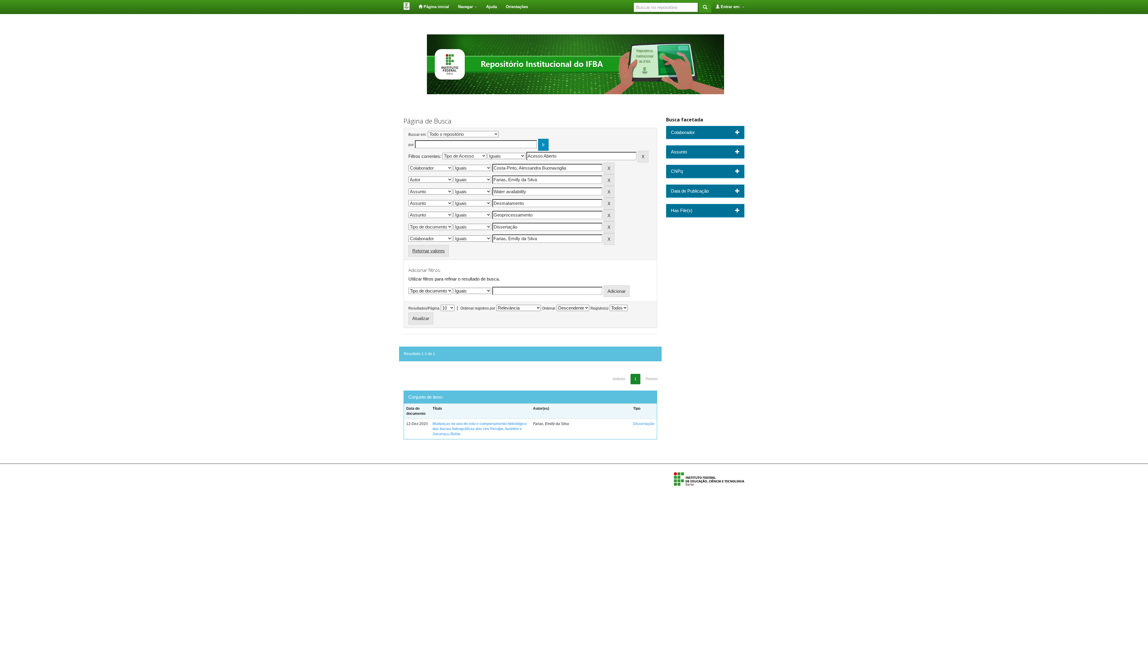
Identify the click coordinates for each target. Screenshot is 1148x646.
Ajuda (491, 6)
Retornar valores (428, 250)
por (411, 145)
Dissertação (643, 424)
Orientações (517, 6)
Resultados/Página (423, 308)
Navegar (466, 6)
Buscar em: (417, 134)
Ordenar (548, 308)
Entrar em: (730, 6)
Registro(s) (599, 308)
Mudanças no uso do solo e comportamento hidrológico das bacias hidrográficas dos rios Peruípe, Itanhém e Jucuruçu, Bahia (479, 429)
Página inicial (435, 6)
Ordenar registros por (477, 308)
